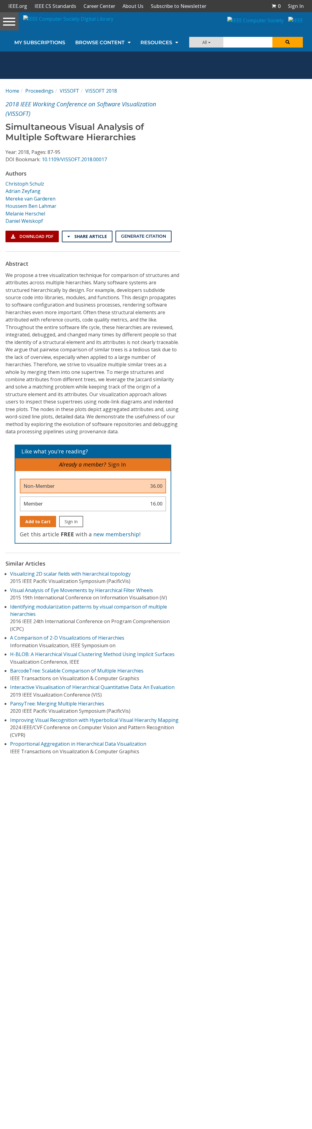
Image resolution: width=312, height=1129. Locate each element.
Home (12, 90)
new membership (116, 534)
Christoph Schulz (24, 183)
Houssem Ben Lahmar (30, 206)
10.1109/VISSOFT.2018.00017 (74, 159)
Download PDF (35, 236)
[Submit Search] (287, 42)
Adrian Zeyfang (23, 191)
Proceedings (39, 90)
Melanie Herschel (25, 213)
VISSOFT (69, 90)
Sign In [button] (296, 6)
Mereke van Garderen (30, 198)
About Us (133, 6)
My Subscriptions (39, 42)
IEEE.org (17, 6)
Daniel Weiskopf (24, 221)
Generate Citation (143, 236)
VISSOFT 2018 (101, 90)
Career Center (99, 6)
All (205, 42)
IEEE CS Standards (55, 6)
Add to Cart (38, 521)
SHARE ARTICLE (90, 236)
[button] (276, 6)
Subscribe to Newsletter (178, 6)
